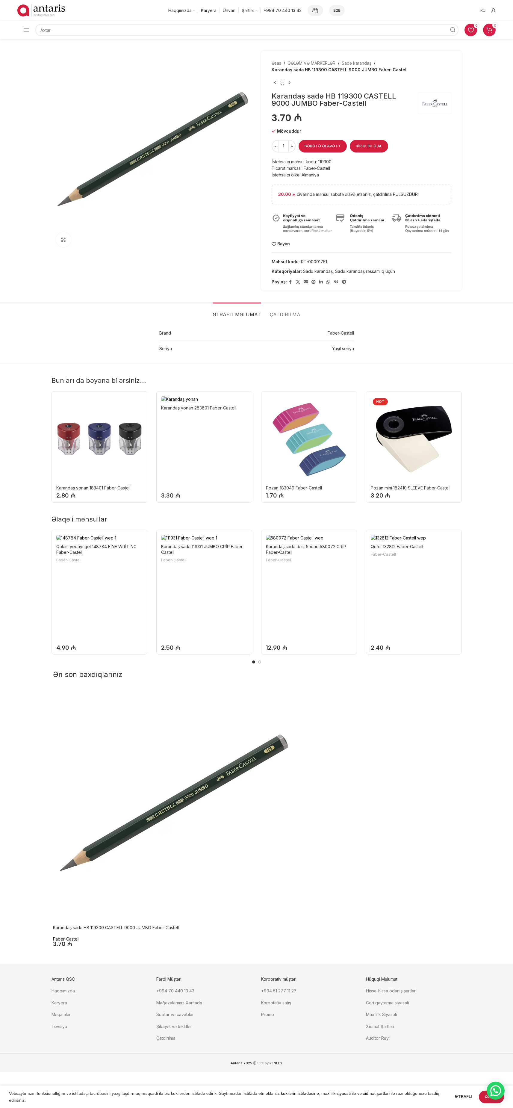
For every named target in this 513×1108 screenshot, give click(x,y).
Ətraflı (464, 1096)
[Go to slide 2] (259, 661)
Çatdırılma (165, 1038)
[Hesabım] (493, 10)
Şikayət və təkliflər (174, 1026)
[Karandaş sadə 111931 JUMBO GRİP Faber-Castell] (204, 537)
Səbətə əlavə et (323, 145)
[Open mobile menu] (26, 30)
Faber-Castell (68, 559)
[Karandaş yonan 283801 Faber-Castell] (204, 399)
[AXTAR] (452, 30)
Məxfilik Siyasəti (381, 1014)
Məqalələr (61, 1014)
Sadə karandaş (356, 63)
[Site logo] (41, 10)
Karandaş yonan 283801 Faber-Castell (198, 407)
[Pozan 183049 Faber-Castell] (309, 439)
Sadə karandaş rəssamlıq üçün (365, 271)
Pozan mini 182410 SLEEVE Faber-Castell (410, 487)
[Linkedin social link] (321, 282)
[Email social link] (306, 282)
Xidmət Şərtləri (380, 1026)
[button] (496, 1091)
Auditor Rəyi (378, 1038)
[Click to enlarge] (63, 239)
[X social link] (298, 282)
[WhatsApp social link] (328, 282)
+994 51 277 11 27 (278, 990)
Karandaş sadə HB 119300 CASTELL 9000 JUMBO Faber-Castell (116, 927)
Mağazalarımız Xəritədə (179, 1002)
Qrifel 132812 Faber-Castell (397, 546)
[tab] (237, 312)
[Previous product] (275, 83)
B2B (337, 10)
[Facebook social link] (290, 282)
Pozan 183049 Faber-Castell (294, 487)
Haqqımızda (63, 990)
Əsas (276, 63)
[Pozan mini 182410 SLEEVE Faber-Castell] (414, 439)
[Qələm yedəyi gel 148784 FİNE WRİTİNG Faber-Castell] (99, 537)
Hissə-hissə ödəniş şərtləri (391, 990)
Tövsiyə (59, 1026)
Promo (267, 1014)
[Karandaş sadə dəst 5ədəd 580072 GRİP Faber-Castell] (309, 537)
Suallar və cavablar (175, 1014)
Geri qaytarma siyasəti (387, 1002)
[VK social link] (336, 282)
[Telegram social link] (344, 282)
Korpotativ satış (276, 1002)
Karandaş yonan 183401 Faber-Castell (93, 487)
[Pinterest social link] (313, 282)
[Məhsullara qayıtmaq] (282, 83)
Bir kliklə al (369, 145)
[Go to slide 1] (253, 661)
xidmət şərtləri (376, 1093)
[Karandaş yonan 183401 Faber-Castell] (99, 439)
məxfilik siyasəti (336, 1093)
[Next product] (289, 83)
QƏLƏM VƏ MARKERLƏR (311, 63)
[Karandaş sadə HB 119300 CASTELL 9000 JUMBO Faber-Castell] (173, 805)
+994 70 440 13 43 (175, 990)
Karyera (59, 1002)
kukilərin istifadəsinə (300, 1093)
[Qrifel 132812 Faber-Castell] (414, 537)
